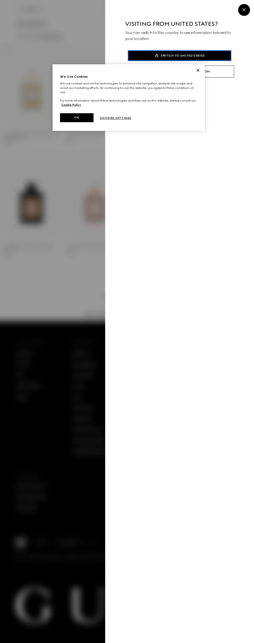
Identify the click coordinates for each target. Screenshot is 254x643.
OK (76, 117)
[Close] (244, 10)
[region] (129, 97)
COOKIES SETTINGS (115, 118)
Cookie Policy (71, 105)
